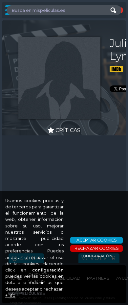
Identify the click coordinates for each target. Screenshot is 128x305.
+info (10, 295)
